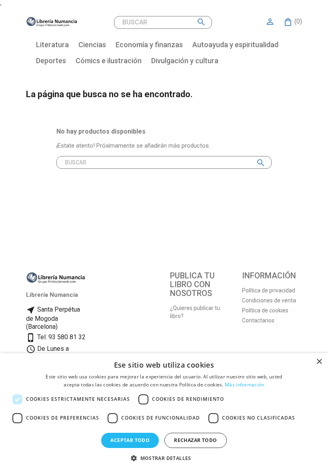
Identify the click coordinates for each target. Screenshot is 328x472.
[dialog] (164, 412)
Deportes (51, 60)
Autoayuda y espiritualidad (235, 44)
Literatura (52, 44)
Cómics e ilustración (109, 60)
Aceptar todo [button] (130, 440)
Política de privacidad (268, 290)
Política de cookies (265, 310)
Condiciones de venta (269, 300)
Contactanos (258, 320)
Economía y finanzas (149, 44)
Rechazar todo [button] (195, 440)
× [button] (319, 362)
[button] (164, 458)
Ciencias (92, 44)
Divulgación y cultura (184, 60)
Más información (244, 384)
